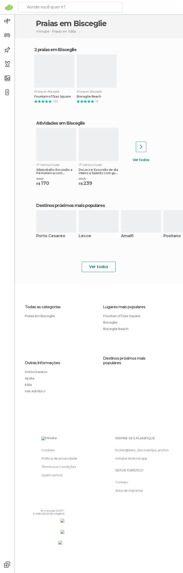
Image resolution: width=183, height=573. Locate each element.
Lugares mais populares (124, 307)
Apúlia (29, 378)
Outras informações (42, 363)
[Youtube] (61, 503)
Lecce (85, 236)
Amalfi (127, 236)
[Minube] (9, 7)
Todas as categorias (43, 307)
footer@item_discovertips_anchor (142, 450)
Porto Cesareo (50, 236)
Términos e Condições (58, 467)
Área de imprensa (129, 490)
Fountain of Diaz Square (52, 96)
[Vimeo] (55, 503)
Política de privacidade (59, 458)
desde (40, 178)
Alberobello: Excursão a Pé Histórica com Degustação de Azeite (54, 171)
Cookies (47, 450)
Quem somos (51, 475)
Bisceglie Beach (89, 96)
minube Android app (131, 458)
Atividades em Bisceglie (60, 123)
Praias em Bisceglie (40, 316)
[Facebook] (42, 503)
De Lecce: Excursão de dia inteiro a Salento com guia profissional (98, 171)
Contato (121, 482)
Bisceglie (110, 322)
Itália (28, 385)
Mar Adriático (35, 391)
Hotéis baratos (36, 372)
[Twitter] (48, 503)
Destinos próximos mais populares (70, 205)
